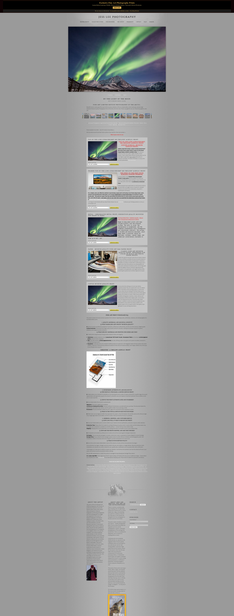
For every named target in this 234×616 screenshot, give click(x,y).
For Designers (110, 21)
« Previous (110, 95)
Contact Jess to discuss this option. (98, 199)
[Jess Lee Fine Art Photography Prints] (117, 17)
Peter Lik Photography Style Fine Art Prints (134, 466)
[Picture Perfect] (110, 117)
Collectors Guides (97, 21)
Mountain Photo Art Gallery (127, 468)
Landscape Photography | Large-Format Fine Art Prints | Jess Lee (102, 123)
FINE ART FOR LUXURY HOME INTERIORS (97, 466)
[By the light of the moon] (117, 117)
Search (151, 21)
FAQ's (145, 21)
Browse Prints (84, 21)
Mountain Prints (121, 124)
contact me (121, 202)
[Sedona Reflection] (141, 117)
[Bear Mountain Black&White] (86, 117)
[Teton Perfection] (98, 117)
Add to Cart (114, 164)
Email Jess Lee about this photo (117, 461)
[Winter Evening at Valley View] (104, 117)
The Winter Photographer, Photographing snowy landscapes (116, 470)
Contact (138, 21)
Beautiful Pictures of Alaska (136, 470)
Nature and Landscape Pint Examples (115, 466)
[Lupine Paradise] (147, 117)
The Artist (120, 21)
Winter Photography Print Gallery (113, 468)
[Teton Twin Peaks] (123, 117)
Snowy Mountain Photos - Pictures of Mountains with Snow (111, 471)
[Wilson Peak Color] (129, 117)
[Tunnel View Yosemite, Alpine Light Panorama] (92, 117)
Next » (125, 95)
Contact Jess (101, 457)
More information (132, 160)
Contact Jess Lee (133, 512)
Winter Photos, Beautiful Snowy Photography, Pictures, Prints (109, 465)
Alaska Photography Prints (129, 465)
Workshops (130, 21)
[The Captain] (135, 117)
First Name (132, 523)
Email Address (133, 519)
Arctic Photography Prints (141, 465)
